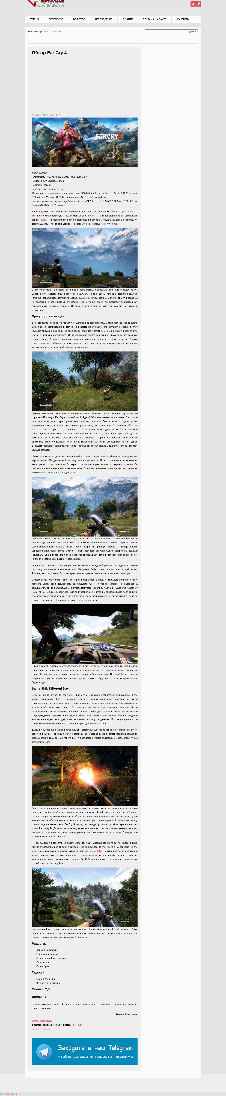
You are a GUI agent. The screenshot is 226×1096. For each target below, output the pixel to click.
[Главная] (46, 6)
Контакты (183, 19)
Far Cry (46, 1029)
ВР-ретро (79, 19)
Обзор (42, 1020)
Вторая (91, 215)
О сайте (128, 19)
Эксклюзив (56, 19)
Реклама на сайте (154, 19)
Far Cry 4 (79, 1024)
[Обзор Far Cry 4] (85, 258)
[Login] (193, 4)
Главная (56, 31)
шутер (35, 1020)
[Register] (198, 4)
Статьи (34, 19)
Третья (43, 219)
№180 (49, 1020)
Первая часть (126, 211)
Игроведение (103, 19)
